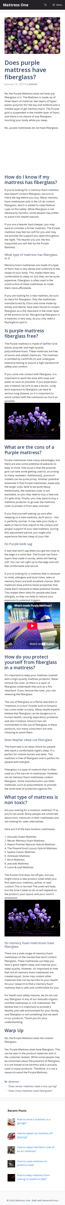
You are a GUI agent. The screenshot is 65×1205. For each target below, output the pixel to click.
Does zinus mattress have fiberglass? (30, 1090)
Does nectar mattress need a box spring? (33, 1086)
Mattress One (15, 4)
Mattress (14, 1081)
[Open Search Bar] (45, 5)
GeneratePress (50, 1200)
